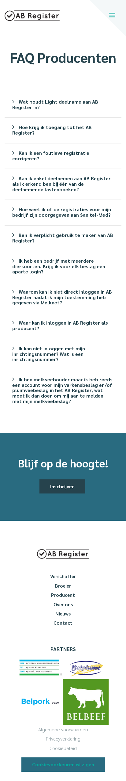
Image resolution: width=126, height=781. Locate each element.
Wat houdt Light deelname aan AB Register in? (55, 104)
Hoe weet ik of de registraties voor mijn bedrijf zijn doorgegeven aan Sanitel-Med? (61, 212)
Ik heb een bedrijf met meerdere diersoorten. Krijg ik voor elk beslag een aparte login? (58, 266)
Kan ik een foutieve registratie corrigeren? (50, 156)
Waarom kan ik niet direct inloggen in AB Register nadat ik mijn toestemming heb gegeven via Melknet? (62, 297)
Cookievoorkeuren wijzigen (63, 764)
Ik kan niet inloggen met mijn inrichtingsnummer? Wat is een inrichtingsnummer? (48, 354)
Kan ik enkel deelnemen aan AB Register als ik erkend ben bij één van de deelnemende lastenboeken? (61, 183)
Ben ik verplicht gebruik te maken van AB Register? (62, 238)
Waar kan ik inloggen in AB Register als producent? (60, 325)
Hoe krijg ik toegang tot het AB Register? (52, 130)
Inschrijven (62, 486)
